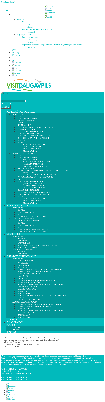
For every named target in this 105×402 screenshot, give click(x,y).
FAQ (14, 50)
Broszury (15, 52)
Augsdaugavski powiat (25, 35)
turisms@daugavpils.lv (11, 371)
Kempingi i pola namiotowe (32, 232)
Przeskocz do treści (8, 2)
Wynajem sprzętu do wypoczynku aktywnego (42, 285)
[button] (25, 19)
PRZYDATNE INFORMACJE (21, 256)
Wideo (15, 329)
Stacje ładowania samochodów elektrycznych (43, 295)
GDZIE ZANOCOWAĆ (18, 205)
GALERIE (12, 325)
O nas (14, 17)
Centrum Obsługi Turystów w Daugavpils (37, 29)
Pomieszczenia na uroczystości (34, 306)
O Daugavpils (27, 22)
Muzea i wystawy (27, 121)
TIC (13, 60)
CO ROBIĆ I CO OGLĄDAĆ (21, 111)
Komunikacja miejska (29, 274)
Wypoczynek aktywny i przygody (35, 177)
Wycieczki (31, 32)
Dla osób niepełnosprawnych (33, 138)
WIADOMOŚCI (15, 322)
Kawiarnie (23, 254)
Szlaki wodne (30, 203)
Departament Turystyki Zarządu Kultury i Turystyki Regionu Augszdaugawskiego (52, 45)
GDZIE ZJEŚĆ (14, 234)
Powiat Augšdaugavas (30, 37)
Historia (30, 27)
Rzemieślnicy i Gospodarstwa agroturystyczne (43, 170)
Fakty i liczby (32, 24)
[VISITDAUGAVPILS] (28, 91)
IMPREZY (12, 319)
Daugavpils (21, 19)
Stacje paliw (24, 317)
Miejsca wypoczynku (29, 221)
